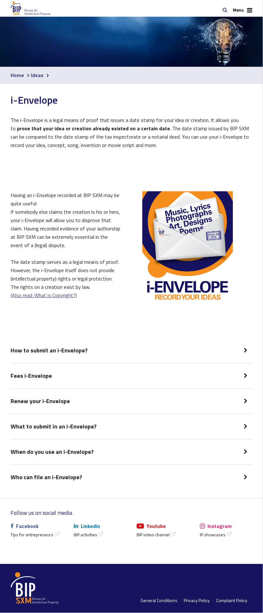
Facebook (27, 526)
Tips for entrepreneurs (32, 534)
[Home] (21, 8)
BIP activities (85, 534)
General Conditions (158, 600)
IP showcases (212, 534)
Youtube (156, 526)
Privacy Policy (197, 600)
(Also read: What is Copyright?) (44, 295)
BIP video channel (153, 534)
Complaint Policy (231, 600)
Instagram (220, 526)
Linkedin (90, 526)
